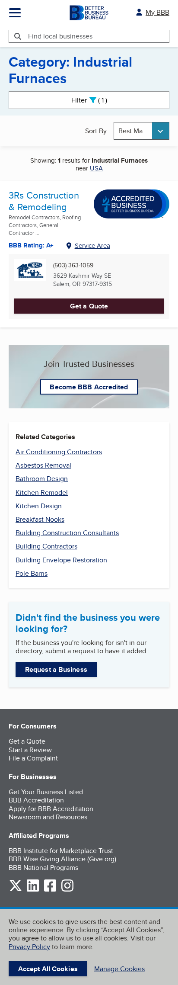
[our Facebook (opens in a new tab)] (50, 890)
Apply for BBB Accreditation (51, 809)
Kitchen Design (39, 506)
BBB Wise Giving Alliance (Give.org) (62, 859)
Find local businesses (60, 36)
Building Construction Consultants (67, 533)
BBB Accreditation (36, 800)
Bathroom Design (42, 479)
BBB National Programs (43, 868)
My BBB (157, 12)
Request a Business (56, 669)
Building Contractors (46, 546)
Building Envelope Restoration (61, 560)
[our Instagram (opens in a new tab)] (67, 890)
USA (96, 168)
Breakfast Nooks (40, 519)
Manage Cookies (119, 969)
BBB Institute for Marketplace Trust (61, 851)
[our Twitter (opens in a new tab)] (15, 890)
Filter (96, 100)
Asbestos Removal (43, 465)
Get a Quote (89, 306)
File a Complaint (33, 758)
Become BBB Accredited (89, 387)
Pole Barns (32, 573)
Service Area (92, 245)
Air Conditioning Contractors (59, 452)
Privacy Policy (29, 947)
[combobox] (141, 130)
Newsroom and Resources (48, 817)
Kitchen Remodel (42, 492)
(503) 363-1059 (73, 265)
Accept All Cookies (48, 969)
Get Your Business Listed (46, 792)
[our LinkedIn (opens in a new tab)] (33, 890)
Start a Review (30, 750)
